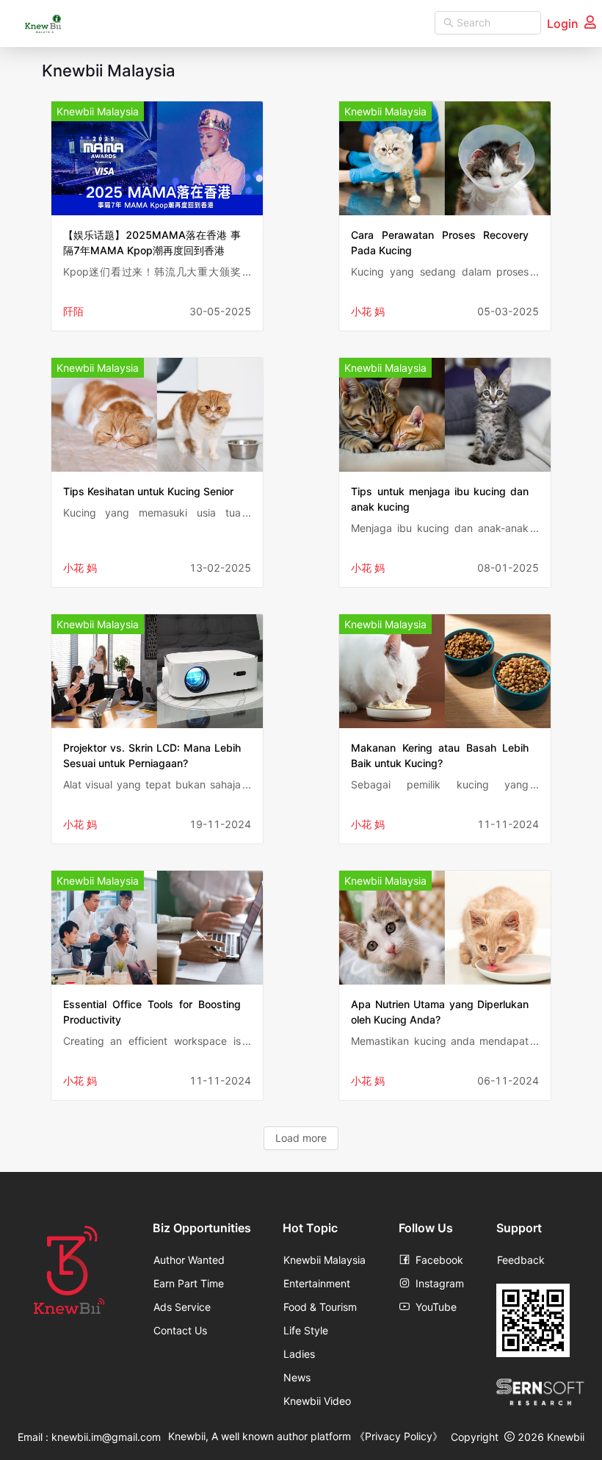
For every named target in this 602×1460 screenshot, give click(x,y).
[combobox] (488, 23)
